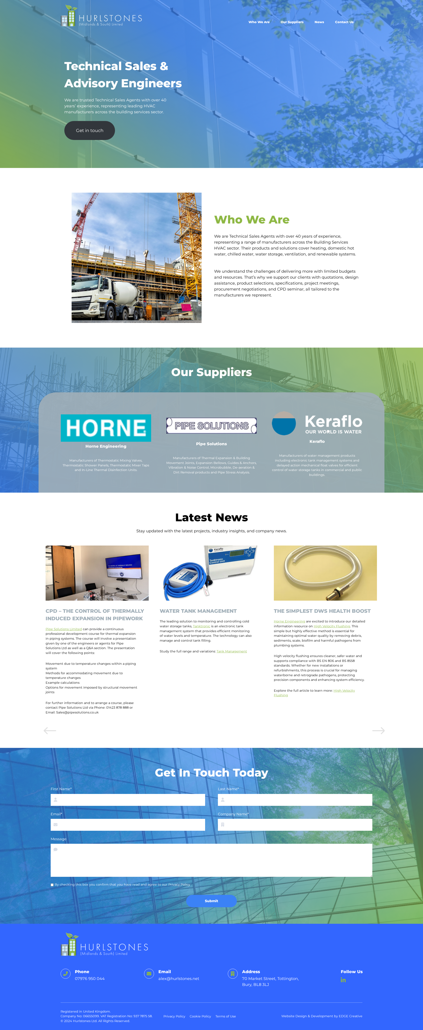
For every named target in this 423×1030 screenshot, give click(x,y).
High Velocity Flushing (218, 626)
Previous (49, 732)
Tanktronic (87, 626)
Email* (56, 814)
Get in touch (90, 130)
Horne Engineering (175, 621)
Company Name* (233, 814)
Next (378, 732)
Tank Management (117, 651)
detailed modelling (315, 651)
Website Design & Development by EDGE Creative (321, 1016)
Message (59, 839)
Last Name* (228, 789)
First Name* (61, 789)
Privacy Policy (179, 885)
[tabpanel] (99, 632)
